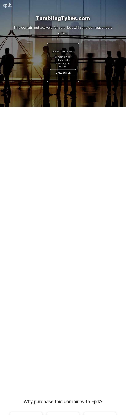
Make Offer (63, 72)
